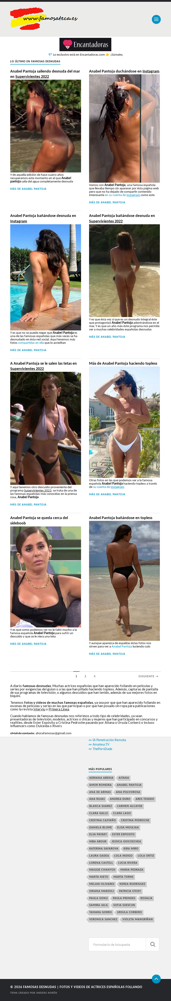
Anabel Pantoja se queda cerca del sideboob (39, 521)
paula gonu (98, 898)
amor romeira (100, 785)
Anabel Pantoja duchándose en (124, 71)
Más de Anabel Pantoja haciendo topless (123, 364)
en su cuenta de (122, 195)
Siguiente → (148, 676)
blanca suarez (100, 806)
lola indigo (123, 855)
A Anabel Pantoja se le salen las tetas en (43, 366)
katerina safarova (103, 848)
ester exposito (123, 834)
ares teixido (145, 799)
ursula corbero (129, 912)
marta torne (124, 877)
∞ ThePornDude (100, 749)
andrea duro (120, 799)
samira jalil (98, 905)
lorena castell (101, 862)
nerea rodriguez (132, 884)
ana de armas (100, 792)
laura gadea (99, 855)
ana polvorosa (128, 792)
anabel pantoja (34, 189)
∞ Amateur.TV (99, 744)
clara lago (122, 813)
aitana (124, 778)
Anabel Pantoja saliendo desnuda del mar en (45, 74)
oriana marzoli (101, 891)
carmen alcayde (129, 806)
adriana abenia (101, 778)
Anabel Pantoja (122, 646)
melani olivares (101, 884)
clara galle (98, 813)
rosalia (146, 898)
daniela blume (100, 827)
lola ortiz (146, 855)
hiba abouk (98, 841)
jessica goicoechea (126, 841)
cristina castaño (102, 820)
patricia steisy (130, 891)
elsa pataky (98, 834)
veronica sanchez (103, 919)
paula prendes (124, 898)
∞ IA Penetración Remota (107, 740)
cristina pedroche (135, 820)
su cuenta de (108, 487)
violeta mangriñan (137, 919)
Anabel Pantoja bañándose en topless (120, 518)
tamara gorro (100, 912)
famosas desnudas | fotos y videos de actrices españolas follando (82, 987)
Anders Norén (46, 993)
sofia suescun (124, 905)
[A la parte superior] (156, 979)
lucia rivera (127, 862)
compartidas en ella (31, 343)
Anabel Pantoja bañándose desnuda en (43, 218)
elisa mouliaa (128, 827)
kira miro (131, 848)
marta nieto (98, 877)
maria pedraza (131, 869)
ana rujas (97, 799)
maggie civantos (102, 869)
